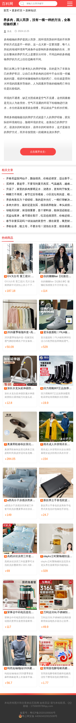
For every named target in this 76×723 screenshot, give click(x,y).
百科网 (7, 4)
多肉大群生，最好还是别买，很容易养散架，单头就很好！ (39, 204)
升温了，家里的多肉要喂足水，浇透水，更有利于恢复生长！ (39, 188)
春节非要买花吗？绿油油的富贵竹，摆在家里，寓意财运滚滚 (39, 220)
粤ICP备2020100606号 (42, 712)
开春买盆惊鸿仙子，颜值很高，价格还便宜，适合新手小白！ (39, 178)
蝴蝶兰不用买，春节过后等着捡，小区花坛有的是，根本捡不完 (39, 194)
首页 (6, 10)
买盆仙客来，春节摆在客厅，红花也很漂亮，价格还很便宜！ (39, 215)
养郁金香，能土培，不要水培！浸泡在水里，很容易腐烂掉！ (39, 226)
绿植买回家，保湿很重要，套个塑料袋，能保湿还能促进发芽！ (39, 210)
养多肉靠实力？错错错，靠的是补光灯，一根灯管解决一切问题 (39, 199)
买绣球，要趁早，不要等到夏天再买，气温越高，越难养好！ (39, 183)
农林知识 (30, 10)
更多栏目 (17, 10)
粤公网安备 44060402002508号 (39, 716)
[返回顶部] (68, 647)
